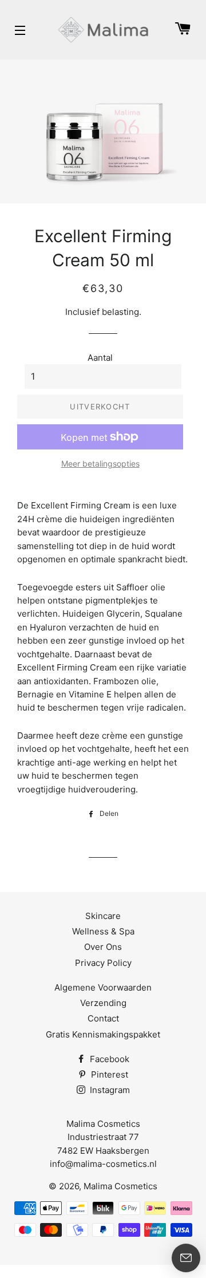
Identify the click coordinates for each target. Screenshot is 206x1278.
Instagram (109, 1089)
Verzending (103, 1002)
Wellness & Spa (103, 931)
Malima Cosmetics (120, 1186)
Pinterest (108, 1074)
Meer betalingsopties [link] (100, 463)
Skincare (103, 915)
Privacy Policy (103, 962)
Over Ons (103, 946)
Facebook (108, 1059)
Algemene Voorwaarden (103, 987)
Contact (103, 1018)
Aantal (100, 357)
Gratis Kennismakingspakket (103, 1034)
